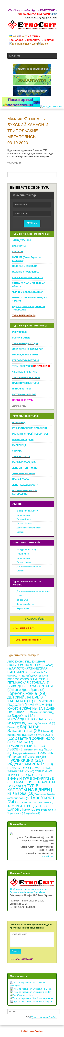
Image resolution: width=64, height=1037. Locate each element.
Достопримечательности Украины (33, 591)
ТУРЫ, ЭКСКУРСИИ (31, 366)
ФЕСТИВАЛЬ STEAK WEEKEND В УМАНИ (35, 803)
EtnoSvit (52, 1017)
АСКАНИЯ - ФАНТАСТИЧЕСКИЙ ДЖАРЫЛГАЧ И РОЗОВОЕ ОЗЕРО (28, 676)
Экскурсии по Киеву (26, 549)
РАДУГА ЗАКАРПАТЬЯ (30, 764)
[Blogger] (55, 31)
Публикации (25, 760)
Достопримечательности (29, 527)
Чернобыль (33, 813)
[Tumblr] (46, 31)
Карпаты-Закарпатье (24, 728)
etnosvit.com (48, 856)
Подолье (32, 753)
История (16, 723)
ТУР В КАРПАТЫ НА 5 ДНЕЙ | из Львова (29, 790)
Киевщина (16, 734)
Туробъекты (31, 800)
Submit (15, 951)
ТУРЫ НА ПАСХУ (21, 456)
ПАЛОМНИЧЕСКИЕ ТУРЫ (25, 383)
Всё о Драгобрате (28, 689)
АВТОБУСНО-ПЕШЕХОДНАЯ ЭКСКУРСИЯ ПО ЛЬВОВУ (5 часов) (30, 665)
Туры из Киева (24, 562)
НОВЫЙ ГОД (18, 422)
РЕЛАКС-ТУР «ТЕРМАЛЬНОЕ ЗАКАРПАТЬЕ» (29, 769)
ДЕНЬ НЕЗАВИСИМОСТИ (25, 485)
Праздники (35, 756)
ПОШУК (32, 223)
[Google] (34, 31)
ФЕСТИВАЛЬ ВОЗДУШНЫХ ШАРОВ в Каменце (27, 807)
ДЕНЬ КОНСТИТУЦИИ (23, 473)
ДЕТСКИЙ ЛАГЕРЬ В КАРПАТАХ (25, 699)
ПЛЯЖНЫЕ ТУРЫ (21, 389)
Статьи (20, 532)
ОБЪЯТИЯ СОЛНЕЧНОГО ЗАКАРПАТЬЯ (31, 740)
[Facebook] (42, 31)
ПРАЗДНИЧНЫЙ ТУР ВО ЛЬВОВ (26, 747)
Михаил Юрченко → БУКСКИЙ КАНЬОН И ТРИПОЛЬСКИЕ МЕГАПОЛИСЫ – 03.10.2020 (27, 130)
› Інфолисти (32, 40)
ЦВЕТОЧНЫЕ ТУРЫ (22, 400)
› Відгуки (48, 40)
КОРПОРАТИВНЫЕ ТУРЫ (25, 360)
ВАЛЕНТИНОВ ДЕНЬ (22, 439)
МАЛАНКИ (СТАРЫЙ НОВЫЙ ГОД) (30, 434)
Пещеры (19, 753)
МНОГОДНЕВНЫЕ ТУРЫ (25, 354)
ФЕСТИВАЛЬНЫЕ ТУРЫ (25, 372)
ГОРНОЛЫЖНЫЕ (21, 338)
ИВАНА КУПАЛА (20, 479)
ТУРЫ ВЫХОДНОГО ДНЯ (25, 343)
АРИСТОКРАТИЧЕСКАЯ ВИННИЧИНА (27, 670)
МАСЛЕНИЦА (19, 445)
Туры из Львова (24, 523)
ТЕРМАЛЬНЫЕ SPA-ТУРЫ (26, 377)
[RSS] (29, 31)
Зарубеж (23, 715)
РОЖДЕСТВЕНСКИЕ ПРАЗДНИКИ (29, 428)
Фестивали (48, 809)
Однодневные (23, 515)
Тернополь (20, 798)
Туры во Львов (24, 519)
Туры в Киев (23, 554)
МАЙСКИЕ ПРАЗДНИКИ (24, 462)
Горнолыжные (27, 693)
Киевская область (25, 604)
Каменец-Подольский (41, 723)
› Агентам (34, 36)
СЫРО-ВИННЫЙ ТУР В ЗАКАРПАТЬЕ (30, 778)
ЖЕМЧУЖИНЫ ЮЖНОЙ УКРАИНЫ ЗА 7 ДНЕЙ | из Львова (31, 708)
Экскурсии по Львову (27, 511)
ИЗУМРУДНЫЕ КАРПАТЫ (29, 719)
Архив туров (19, 406)
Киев (48, 731)
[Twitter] (51, 31)
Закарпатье (22, 600)
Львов (31, 735)
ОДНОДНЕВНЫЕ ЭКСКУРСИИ (27, 349)
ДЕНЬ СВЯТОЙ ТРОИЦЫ (25, 468)
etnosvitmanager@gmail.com (31, 892)
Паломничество (33, 750)
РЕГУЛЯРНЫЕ (19, 332)
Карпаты (21, 595)
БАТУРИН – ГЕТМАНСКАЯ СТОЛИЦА (28, 680)
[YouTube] (38, 31)
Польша (18, 756)
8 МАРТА (16, 451)
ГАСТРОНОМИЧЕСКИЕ (24, 394)
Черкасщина (23, 608)
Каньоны (13, 727)
